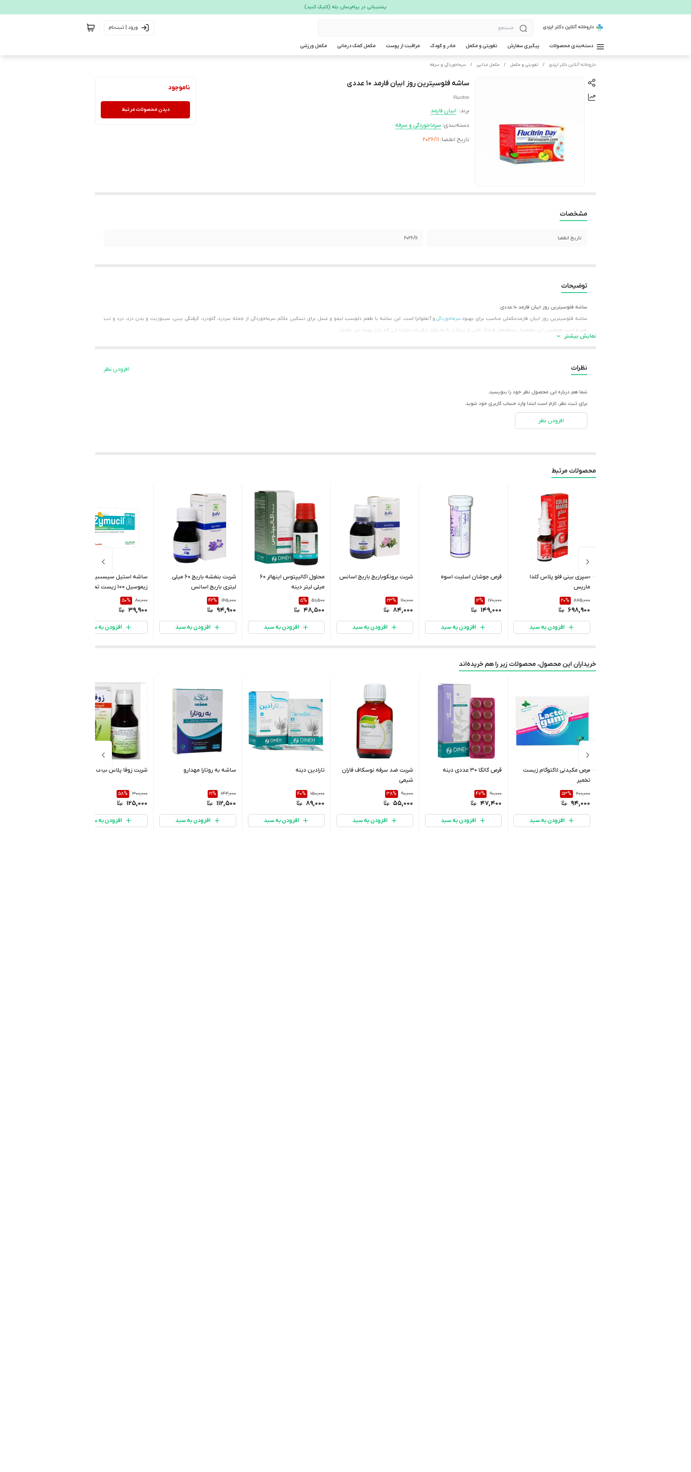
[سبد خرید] (90, 27)
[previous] (587, 561)
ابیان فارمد (443, 110)
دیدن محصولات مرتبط (146, 109)
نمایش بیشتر (580, 336)
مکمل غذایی (488, 65)
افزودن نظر (116, 369)
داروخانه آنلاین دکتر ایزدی (572, 65)
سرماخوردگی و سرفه (448, 65)
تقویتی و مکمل (524, 65)
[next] (103, 561)
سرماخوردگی (448, 318)
